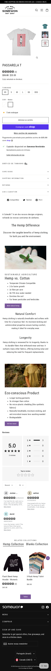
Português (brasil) (24, 653)
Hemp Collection (13, 544)
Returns (6, 185)
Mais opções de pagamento (25, 133)
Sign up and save (11, 630)
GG (29, 92)
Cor (7, 100)
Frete (4, 79)
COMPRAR (7, 622)
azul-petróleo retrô (4, 104)
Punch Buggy (36, 666)
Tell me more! (11, 424)
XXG (36, 92)
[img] (8, 72)
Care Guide (7, 172)
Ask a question (9, 192)
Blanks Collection (37, 544)
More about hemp (13, 306)
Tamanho (6, 88)
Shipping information (13, 178)
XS (5, 92)
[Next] (48, 558)
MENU (5, 614)
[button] (36, 440)
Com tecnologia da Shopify (25, 668)
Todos (25, 597)
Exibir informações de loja (15, 155)
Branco (10, 104)
